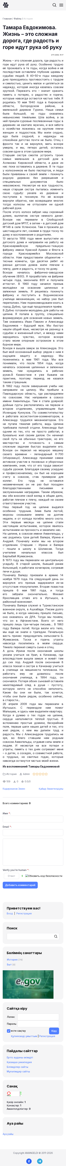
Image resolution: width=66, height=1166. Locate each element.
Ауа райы (8, 1134)
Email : (7, 826)
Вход (10, 913)
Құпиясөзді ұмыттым (24, 1036)
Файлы (17, 18)
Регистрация (24, 913)
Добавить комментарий (20, 885)
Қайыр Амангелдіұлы (51, 788)
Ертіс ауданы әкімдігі (20, 1057)
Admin (26, 774)
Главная (7, 18)
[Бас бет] (6, 5)
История (28, 18)
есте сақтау (18, 1030)
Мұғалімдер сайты (18, 1071)
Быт (9, 964)
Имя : (7, 813)
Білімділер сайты (17, 1066)
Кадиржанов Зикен (14, 788)
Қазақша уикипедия (19, 1062)
